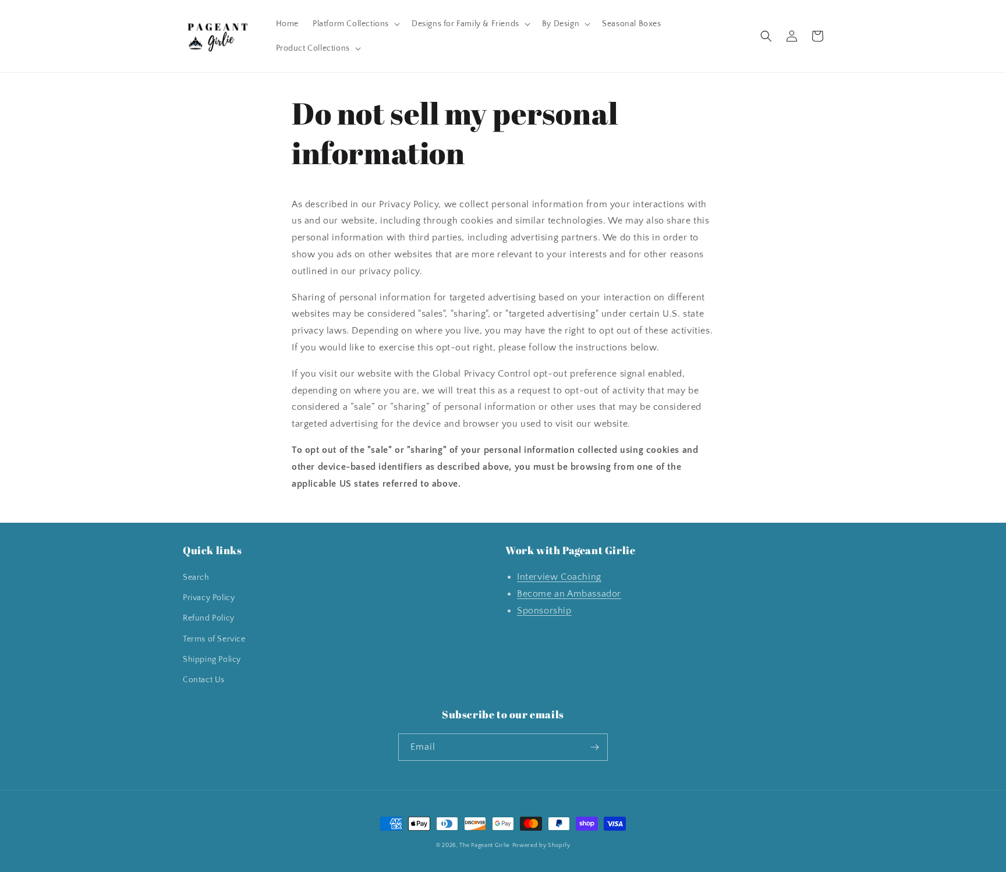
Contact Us (204, 680)
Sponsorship (544, 610)
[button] (355, 24)
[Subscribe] (594, 747)
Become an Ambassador (569, 594)
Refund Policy (209, 618)
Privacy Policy (209, 597)
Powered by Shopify (541, 845)
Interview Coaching (559, 577)
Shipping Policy (212, 659)
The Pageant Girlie (484, 845)
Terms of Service (214, 639)
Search (196, 577)
